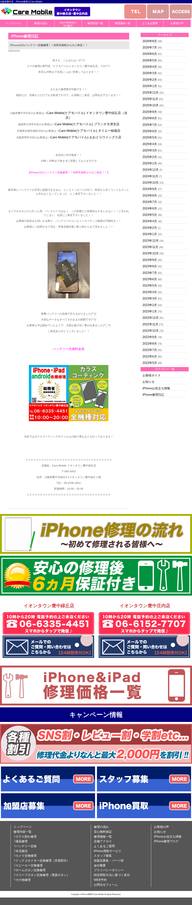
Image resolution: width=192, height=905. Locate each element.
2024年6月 (149, 208)
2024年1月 (149, 234)
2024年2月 (149, 227)
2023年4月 (149, 292)
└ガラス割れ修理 (25, 836)
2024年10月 (150, 182)
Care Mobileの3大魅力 (67, 24)
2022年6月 (149, 356)
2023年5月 (149, 285)
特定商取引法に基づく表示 (112, 875)
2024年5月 (149, 214)
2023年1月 (149, 311)
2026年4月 (149, 66)
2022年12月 (150, 317)
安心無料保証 (103, 831)
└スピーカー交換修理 (28, 865)
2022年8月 (149, 343)
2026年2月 (149, 79)
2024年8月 (149, 195)
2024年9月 (149, 189)
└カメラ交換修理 (25, 855)
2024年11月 (150, 176)
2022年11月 (150, 324)
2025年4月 (149, 144)
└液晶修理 (21, 841)
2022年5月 (149, 362)
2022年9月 (149, 337)
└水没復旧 (21, 851)
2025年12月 (150, 92)
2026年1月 (149, 86)
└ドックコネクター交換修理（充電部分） (42, 860)
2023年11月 (150, 247)
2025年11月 (150, 99)
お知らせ (148, 381)
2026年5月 (149, 60)
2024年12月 (150, 169)
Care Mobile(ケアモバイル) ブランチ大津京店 (87, 124)
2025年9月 (149, 111)
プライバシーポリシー (109, 870)
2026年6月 (149, 53)
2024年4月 (149, 221)
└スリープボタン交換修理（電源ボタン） (42, 875)
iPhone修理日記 (153, 394)
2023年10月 (150, 253)
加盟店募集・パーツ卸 (109, 860)
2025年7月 (149, 124)
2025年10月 (150, 105)
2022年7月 (149, 350)
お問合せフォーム (106, 884)
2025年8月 (149, 118)
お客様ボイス (151, 375)
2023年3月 (149, 298)
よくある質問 (150, 23)
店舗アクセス (103, 841)
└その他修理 (22, 879)
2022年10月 (150, 330)
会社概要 (100, 865)
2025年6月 (149, 131)
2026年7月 (149, 47)
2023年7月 (149, 272)
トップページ (13, 23)
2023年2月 (149, 305)
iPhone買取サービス (107, 851)
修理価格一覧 (122, 23)
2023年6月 (149, 279)
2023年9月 (149, 259)
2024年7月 (149, 201)
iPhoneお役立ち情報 (156, 388)
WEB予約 (100, 879)
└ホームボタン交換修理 (30, 870)
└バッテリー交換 (25, 846)
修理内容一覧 (95, 23)
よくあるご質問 (104, 846)
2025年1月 (149, 163)
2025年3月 (149, 150)
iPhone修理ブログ (166, 841)
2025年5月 (149, 137)
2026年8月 (149, 41)
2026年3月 (149, 73)
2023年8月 (149, 266)
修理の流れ (40, 23)
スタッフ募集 (103, 855)
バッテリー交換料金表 (69, 349)
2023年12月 (150, 240)
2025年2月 (149, 157)
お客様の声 (177, 23)
